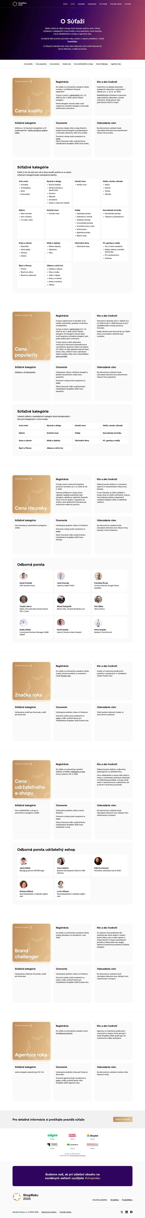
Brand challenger (102, 64)
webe (58, 139)
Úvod (65, 4)
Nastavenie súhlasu (49, 1212)
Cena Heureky (54, 64)
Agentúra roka (116, 64)
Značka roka (67, 64)
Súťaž (72, 4)
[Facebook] (131, 1212)
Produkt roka (66, 676)
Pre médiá (103, 4)
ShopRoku (114, 1200)
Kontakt (128, 4)
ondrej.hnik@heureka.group (77, 1155)
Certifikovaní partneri (64, 1033)
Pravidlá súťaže (116, 4)
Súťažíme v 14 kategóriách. (25, 372)
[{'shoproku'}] (25, 1197)
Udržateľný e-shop (78, 772)
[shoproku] (20, 4)
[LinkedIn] (126, 1212)
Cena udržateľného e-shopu (83, 64)
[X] (122, 1212)
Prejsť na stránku (123, 1119)
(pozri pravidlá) (61, 356)
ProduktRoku (72, 41)
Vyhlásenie (92, 4)
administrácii (75, 95)
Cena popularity (41, 64)
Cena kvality (28, 64)
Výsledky (81, 4)
